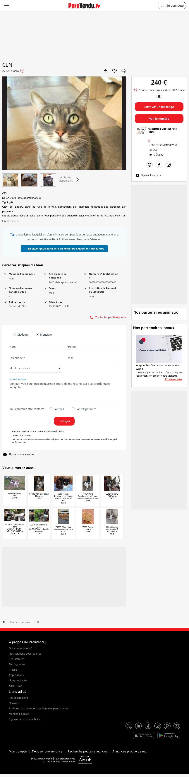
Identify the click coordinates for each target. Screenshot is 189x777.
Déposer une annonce (47, 751)
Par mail (59, 409)
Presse (13, 669)
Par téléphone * (86, 409)
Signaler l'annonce (148, 175)
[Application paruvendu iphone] (143, 735)
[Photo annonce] (10, 180)
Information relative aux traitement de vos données (38, 431)
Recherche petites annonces (87, 751)
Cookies (13, 703)
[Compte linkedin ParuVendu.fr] (138, 726)
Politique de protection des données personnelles (38, 708)
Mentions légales (19, 713)
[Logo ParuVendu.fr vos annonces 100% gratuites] (84, 10)
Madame (22, 334)
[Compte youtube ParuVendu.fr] (176, 726)
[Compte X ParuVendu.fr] (129, 726)
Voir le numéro (159, 118)
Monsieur (46, 334)
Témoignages (17, 664)
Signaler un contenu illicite (24, 719)
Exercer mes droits (21, 435)
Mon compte (18, 751)
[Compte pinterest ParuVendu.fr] (167, 726)
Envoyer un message (159, 107)
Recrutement (16, 658)
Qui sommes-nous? (20, 648)
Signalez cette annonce (18, 454)
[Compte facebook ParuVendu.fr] (148, 726)
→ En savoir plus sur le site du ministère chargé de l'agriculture (64, 248)
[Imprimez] (123, 71)
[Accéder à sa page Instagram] (168, 164)
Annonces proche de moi (129, 751)
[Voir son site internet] (149, 164)
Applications (16, 675)
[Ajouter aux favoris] (114, 71)
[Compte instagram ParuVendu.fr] (157, 726)
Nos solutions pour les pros (25, 653)
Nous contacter (18, 680)
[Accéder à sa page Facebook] (159, 164)
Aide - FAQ (15, 685)
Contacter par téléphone (108, 317)
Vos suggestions (18, 697)
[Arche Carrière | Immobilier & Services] (85, 760)
